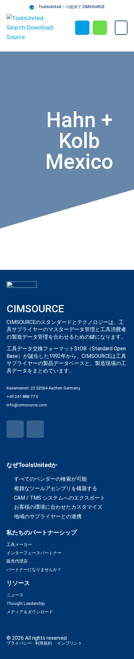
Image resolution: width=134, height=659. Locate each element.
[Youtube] (15, 429)
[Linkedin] (35, 429)
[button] (121, 28)
